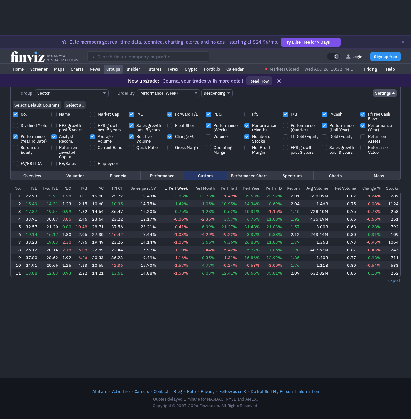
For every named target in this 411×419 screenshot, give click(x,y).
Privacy (207, 391)
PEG (67, 188)
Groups (113, 69)
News (95, 69)
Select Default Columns (36, 105)
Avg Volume (317, 188)
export (394, 280)
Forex (173, 69)
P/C (100, 188)
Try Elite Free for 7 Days (307, 42)
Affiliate (99, 391)
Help (390, 69)
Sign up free (385, 56)
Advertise (121, 391)
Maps (59, 69)
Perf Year (251, 188)
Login (357, 56)
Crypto (191, 69)
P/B (84, 188)
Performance (162, 175)
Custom (205, 175)
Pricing (370, 69)
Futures (153, 69)
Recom (293, 188)
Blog (177, 391)
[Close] (402, 42)
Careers (142, 391)
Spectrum (292, 175)
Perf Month (204, 188)
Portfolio (212, 69)
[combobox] (148, 56)
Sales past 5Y (143, 188)
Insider (133, 69)
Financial (118, 175)
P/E (34, 188)
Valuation (75, 175)
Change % (371, 188)
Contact (161, 391)
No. (17, 188)
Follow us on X (232, 391)
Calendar (235, 69)
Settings (383, 93)
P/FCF (117, 188)
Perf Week (178, 188)
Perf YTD (274, 188)
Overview (32, 175)
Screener (39, 69)
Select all (75, 105)
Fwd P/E (50, 188)
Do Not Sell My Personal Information (285, 391)
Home (18, 69)
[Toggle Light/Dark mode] (333, 56)
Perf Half (229, 188)
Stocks (392, 188)
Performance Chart (249, 175)
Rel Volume (345, 188)
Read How (259, 80)
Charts (77, 69)
